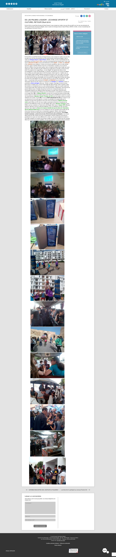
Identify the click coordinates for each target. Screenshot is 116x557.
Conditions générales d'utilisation (52, 543)
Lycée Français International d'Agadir (58, 4)
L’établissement (9, 8)
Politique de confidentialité (65, 543)
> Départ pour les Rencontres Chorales (82, 47)
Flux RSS (107, 1)
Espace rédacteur (58, 545)
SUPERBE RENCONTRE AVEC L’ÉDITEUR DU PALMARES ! (44, 490)
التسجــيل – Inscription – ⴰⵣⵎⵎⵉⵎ (68, 8)
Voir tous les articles (82, 52)
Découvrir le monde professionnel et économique (39, 15)
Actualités (29, 8)
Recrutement (87, 8)
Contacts (106, 8)
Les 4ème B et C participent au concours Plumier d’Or (74, 490)
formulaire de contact (61, 540)
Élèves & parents (48, 8)
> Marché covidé (79, 36)
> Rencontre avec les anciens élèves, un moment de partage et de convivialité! (82, 42)
